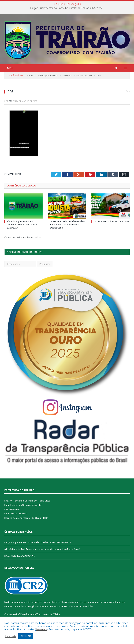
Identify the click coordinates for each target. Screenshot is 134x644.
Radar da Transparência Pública (43, 614)
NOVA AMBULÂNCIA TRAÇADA (112, 221)
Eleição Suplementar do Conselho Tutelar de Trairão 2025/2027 (22, 224)
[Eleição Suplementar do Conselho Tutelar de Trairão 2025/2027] (23, 205)
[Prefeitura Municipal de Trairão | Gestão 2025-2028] (67, 39)
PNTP (19, 614)
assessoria (86, 602)
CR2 (10, 101)
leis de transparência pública (60, 606)
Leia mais (41, 629)
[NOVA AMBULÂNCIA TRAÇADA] (110, 205)
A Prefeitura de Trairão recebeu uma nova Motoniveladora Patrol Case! (66, 8)
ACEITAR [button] (26, 636)
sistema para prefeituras (47, 602)
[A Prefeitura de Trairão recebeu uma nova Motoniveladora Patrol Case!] (67, 205)
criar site (25, 602)
